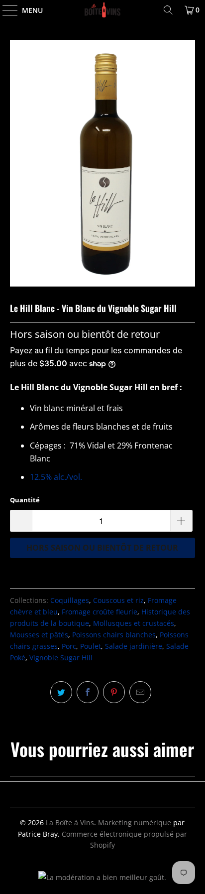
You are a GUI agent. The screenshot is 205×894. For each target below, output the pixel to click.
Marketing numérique (134, 822)
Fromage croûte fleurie (99, 611)
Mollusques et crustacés (133, 623)
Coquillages (69, 600)
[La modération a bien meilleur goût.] (102, 877)
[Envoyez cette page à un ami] (140, 692)
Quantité (25, 499)
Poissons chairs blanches (114, 634)
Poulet (90, 646)
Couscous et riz (118, 600)
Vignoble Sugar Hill (61, 657)
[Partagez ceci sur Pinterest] (114, 692)
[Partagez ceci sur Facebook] (88, 692)
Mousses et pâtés (39, 634)
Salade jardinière (133, 646)
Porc (69, 646)
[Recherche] (168, 10)
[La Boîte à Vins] (102, 10)
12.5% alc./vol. (57, 476)
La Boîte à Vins (70, 822)
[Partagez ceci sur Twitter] (61, 692)
